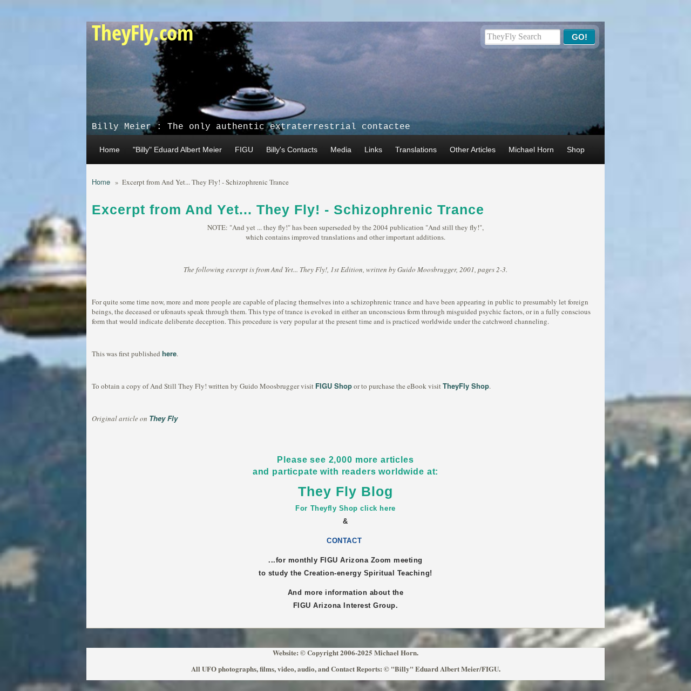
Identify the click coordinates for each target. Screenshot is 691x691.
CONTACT (345, 541)
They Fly (163, 418)
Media (340, 149)
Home (109, 149)
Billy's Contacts (291, 149)
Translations (416, 149)
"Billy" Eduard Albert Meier (177, 149)
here (169, 353)
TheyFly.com (142, 32)
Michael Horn (531, 149)
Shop (576, 149)
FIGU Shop (333, 386)
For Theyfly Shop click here (345, 508)
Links (373, 149)
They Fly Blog (345, 491)
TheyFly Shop (466, 386)
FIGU (244, 149)
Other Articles (473, 149)
